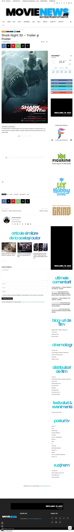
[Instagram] (57, 3)
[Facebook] (55, 3)
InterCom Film (55, 385)
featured (8, 29)
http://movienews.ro (16, 219)
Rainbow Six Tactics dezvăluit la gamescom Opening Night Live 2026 (24, 255)
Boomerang (54, 430)
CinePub (54, 377)
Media (39, 21)
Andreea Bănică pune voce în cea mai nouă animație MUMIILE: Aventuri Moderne (61, 304)
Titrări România (55, 477)
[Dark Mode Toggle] (70, 528)
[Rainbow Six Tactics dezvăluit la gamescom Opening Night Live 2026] (24, 247)
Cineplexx (54, 357)
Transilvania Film (56, 392)
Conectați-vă (68, 83)
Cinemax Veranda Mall (57, 354)
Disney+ (53, 439)
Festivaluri (60, 21)
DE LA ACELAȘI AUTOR (24, 238)
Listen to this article (9, 126)
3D (7, 194)
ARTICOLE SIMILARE (25, 233)
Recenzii (9, 21)
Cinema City (54, 350)
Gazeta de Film (55, 334)
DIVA (53, 441)
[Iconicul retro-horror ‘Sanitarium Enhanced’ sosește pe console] (9, 247)
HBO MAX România (56, 448)
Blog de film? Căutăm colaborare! (60, 330)
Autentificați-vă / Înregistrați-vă (28, 1)
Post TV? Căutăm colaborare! (58, 454)
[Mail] (18, 224)
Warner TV (54, 456)
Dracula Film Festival (57, 412)
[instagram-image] (4, 494)
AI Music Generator (56, 287)
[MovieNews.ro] (37, 12)
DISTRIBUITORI (52, 1)
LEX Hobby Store (55, 475)
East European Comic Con (58, 473)
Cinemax (54, 435)
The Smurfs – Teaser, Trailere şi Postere (11, 211)
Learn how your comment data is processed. (33, 302)
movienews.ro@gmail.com (34, 518)
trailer (28, 194)
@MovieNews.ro (45, 486)
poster (11, 194)
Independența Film (56, 383)
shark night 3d (22, 194)
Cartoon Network (56, 432)
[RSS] (59, 3)
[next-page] (5, 261)
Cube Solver (54, 298)
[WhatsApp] (18, 46)
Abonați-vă (68, 92)
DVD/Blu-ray (52, 21)
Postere (11, 31)
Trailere (18, 31)
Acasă (3, 29)
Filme (14, 21)
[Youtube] (69, 3)
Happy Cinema (55, 359)
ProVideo (54, 388)
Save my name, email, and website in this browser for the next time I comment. (23, 295)
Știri (15, 31)
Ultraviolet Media (56, 394)
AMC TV (53, 426)
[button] (70, 22)
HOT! (3, 21)
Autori (38, 1)
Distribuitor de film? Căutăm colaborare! (61, 379)
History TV (54, 450)
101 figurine (54, 470)
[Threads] (71, 3)
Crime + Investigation (57, 437)
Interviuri (45, 21)
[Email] (23, 46)
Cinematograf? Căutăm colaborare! (60, 352)
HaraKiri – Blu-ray (44, 211)
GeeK (33, 21)
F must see (54, 332)
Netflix (53, 452)
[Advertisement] (25, 189)
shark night (16, 194)
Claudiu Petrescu (6, 41)
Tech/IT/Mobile (26, 21)
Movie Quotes (55, 336)
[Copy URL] (27, 46)
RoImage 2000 (55, 390)
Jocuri (19, 21)
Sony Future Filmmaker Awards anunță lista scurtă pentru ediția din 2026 (61, 310)
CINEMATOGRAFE (43, 1)
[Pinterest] (13, 46)
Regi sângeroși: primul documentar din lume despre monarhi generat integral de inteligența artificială (61, 293)
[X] (64, 3)
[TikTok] (62, 3)
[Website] (66, 3)
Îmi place (69, 80)
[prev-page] (2, 261)
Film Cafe (54, 446)
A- (2, 529)
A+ (2, 523)
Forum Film (54, 381)
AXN (53, 428)
